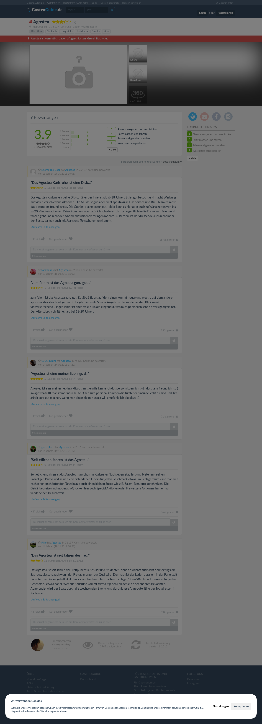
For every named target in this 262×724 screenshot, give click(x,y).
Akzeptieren (241, 706)
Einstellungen (221, 706)
